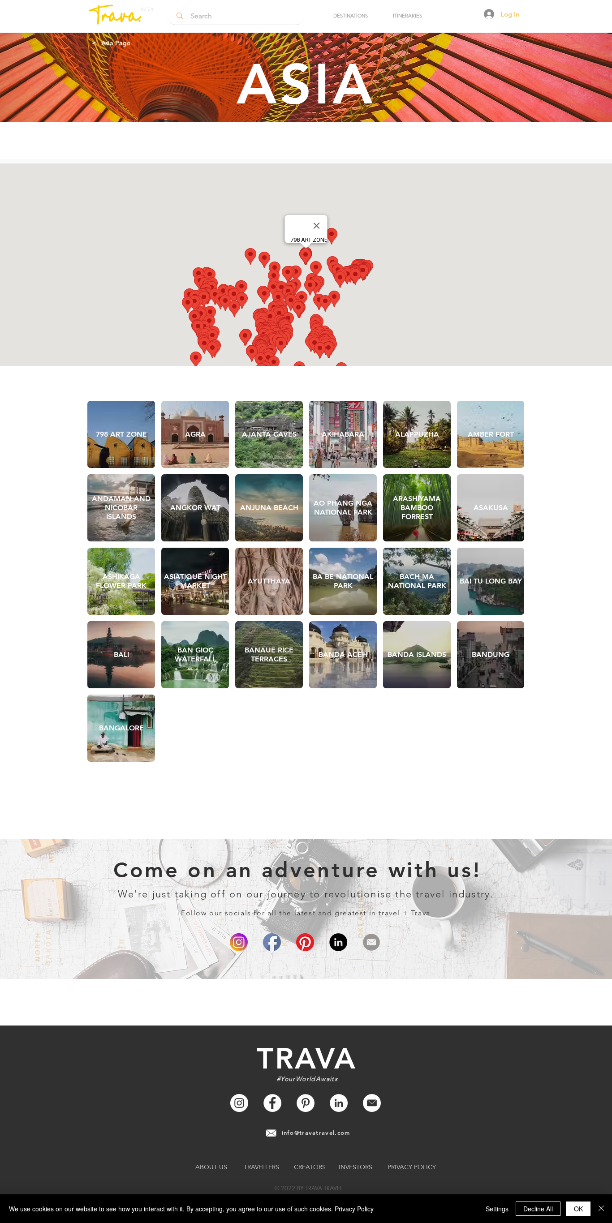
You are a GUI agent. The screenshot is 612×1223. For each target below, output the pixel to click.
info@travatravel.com (316, 1132)
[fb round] (272, 942)
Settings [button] (497, 1208)
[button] (350, 15)
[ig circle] (239, 942)
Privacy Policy (354, 1208)
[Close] (601, 1209)
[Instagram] (239, 1103)
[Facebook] (272, 1103)
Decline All (538, 1208)
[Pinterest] (305, 942)
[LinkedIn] (338, 942)
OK (578, 1208)
